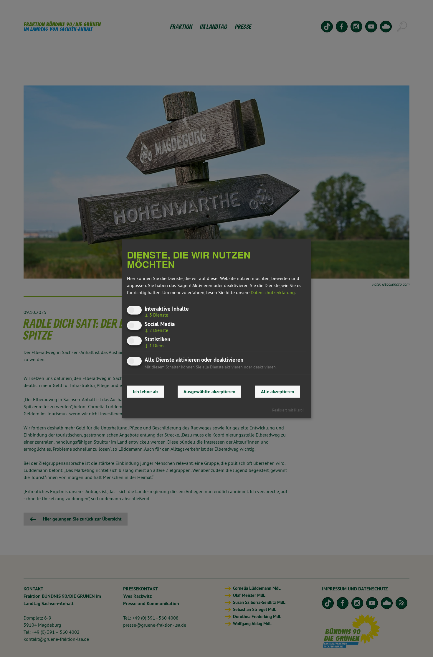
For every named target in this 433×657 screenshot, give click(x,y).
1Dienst (155, 345)
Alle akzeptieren (277, 391)
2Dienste (156, 330)
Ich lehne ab (145, 391)
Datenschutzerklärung (273, 292)
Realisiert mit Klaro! (288, 410)
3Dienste (156, 315)
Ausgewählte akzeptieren (209, 391)
